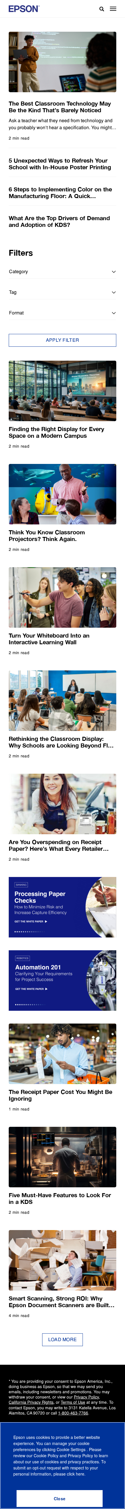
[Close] (60, 1498)
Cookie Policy (46, 1455)
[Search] (99, 8)
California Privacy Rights (31, 1402)
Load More (62, 1339)
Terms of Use (73, 1402)
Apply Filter (62, 340)
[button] (113, 8)
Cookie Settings (72, 1449)
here (80, 1474)
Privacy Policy (86, 1397)
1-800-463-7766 (73, 1413)
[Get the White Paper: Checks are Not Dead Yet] (62, 907)
